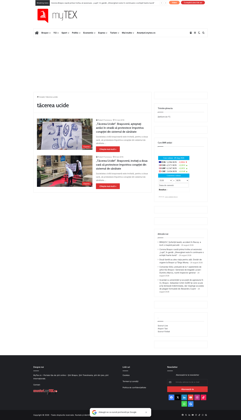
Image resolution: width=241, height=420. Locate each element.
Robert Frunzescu (105, 120)
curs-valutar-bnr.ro (171, 197)
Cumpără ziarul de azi (193, 2)
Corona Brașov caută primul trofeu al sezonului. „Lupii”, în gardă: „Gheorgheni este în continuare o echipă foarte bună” (102, 3)
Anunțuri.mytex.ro (146, 32)
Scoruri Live (163, 325)
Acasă (41, 97)
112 (55, 32)
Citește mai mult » (107, 149)
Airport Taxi (163, 328)
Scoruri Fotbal (164, 331)
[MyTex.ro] (60, 16)
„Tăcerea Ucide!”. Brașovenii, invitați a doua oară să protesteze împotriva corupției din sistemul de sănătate (121, 164)
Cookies (126, 375)
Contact (36, 385)
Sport (64, 32)
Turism (113, 32)
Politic (75, 32)
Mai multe (127, 32)
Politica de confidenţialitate (134, 387)
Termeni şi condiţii (130, 381)
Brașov (45, 32)
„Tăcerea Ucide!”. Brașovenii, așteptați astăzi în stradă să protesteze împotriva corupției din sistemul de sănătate (120, 127)
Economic (88, 32)
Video (174, 2)
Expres (101, 32)
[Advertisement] (120, 59)
